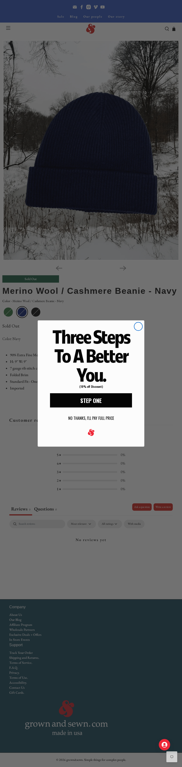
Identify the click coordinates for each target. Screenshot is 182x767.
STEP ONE (91, 400)
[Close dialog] (138, 326)
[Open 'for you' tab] (164, 744)
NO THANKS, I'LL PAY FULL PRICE (91, 418)
